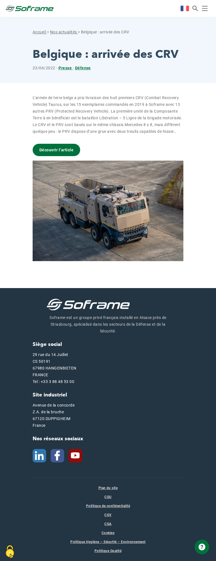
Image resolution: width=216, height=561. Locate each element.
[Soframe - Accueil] (29, 8)
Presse (65, 68)
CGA (107, 524)
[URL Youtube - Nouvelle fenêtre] (78, 455)
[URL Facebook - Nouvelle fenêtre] (57, 455)
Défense (83, 68)
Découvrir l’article (56, 150)
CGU (107, 497)
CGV (107, 515)
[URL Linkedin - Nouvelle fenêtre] (39, 455)
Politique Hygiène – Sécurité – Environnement (107, 542)
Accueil (40, 32)
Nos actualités (64, 32)
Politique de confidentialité (108, 506)
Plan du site (108, 488)
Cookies (108, 533)
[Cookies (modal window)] (10, 551)
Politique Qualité (108, 551)
